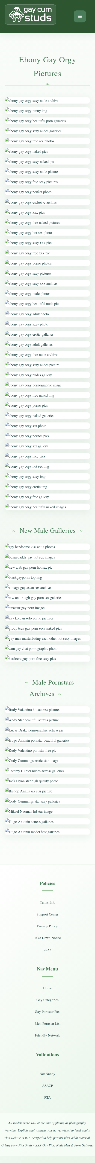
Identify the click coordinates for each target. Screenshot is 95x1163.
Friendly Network (47, 1035)
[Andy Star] (47, 720)
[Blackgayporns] (47, 577)
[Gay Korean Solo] (47, 618)
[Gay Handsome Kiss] (47, 547)
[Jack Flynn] (47, 781)
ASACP (47, 1085)
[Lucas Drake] (47, 730)
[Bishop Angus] (47, 791)
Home (47, 988)
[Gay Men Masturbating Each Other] (47, 638)
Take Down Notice (47, 937)
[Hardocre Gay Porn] (47, 658)
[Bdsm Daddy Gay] (47, 557)
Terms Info (47, 902)
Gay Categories (47, 999)
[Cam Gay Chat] (47, 648)
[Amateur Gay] (47, 608)
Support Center (47, 914)
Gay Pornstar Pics (47, 1011)
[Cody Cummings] (47, 760)
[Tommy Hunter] (47, 771)
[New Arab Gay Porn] (47, 567)
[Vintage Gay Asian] (47, 587)
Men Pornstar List (47, 1023)
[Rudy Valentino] (47, 709)
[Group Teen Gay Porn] (47, 628)
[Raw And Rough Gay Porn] (47, 597)
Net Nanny (47, 1073)
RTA (47, 1097)
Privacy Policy (47, 926)
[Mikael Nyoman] (47, 811)
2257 (47, 949)
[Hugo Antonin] (47, 740)
